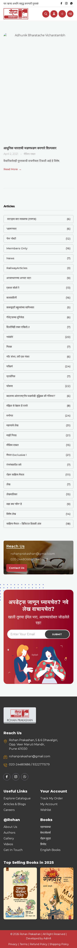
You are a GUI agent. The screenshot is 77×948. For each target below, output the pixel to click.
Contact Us (16, 568)
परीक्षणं (9, 366)
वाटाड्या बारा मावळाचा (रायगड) (21, 219)
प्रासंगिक (10, 376)
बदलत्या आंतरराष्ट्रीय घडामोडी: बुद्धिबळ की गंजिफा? (30, 396)
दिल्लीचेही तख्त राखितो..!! (18, 327)
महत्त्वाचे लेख (12, 425)
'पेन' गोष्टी (11, 238)
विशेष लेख (11, 514)
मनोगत (9, 415)
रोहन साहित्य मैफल (15, 474)
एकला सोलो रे (12, 287)
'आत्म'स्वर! (11, 228)
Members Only (16, 248)
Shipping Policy (59, 944)
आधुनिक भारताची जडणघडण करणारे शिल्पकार (30, 148)
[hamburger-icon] (70, 13)
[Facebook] (61, 3)
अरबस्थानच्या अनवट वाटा (18, 278)
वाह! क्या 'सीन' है (14, 504)
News (10, 258)
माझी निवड (11, 435)
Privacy (12, 944)
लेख (8, 484)
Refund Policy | (40, 944)
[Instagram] (66, 3)
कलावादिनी (11, 297)
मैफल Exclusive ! (16, 455)
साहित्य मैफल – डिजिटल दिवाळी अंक (23, 523)
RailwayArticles (16, 268)
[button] (7, 893)
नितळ (9, 346)
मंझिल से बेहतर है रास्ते (17, 405)
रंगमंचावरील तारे (13, 464)
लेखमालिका (11, 494)
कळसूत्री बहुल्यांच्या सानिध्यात (20, 307)
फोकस (9, 386)
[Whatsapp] (71, 3)
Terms (23, 944)
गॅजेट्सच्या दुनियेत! (15, 317)
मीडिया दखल (29, 154)
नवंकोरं (9, 337)
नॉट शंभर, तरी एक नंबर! (17, 356)
